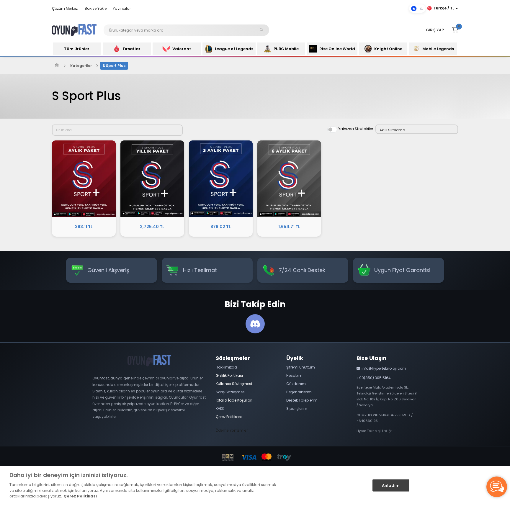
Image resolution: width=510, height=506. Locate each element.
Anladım (391, 485)
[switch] (332, 129)
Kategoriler (81, 65)
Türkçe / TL (444, 8)
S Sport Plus (114, 65)
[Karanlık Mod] (417, 8)
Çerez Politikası (80, 496)
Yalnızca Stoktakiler (355, 128)
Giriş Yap (435, 30)
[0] (455, 30)
